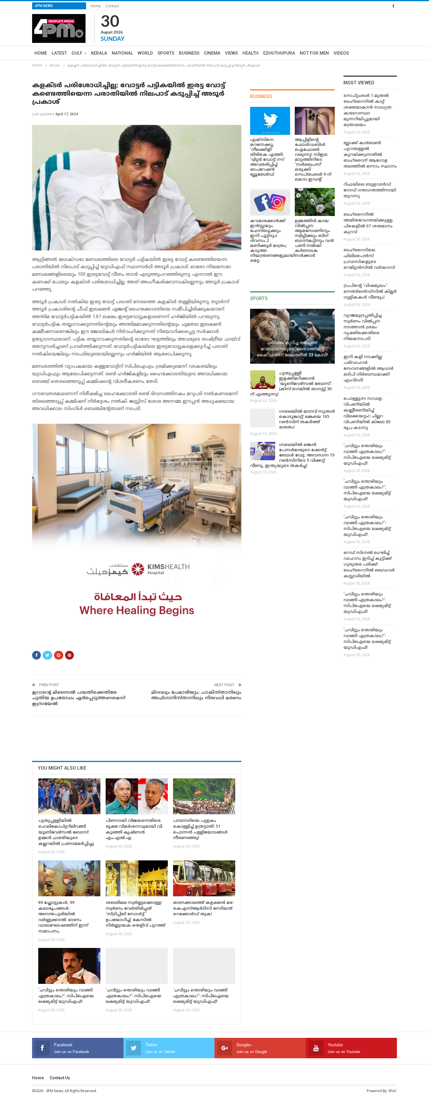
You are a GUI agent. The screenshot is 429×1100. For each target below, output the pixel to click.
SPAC (392, 1090)
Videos (341, 53)
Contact (112, 5)
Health (251, 53)
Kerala (99, 53)
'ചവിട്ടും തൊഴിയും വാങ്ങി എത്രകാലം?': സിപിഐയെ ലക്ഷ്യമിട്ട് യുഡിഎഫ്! (66, 996)
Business (189, 53)
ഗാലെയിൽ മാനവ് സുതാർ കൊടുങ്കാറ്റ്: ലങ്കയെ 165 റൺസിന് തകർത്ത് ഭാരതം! (307, 419)
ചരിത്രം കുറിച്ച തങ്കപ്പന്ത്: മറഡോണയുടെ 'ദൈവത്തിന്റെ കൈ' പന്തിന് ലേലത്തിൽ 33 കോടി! (292, 348)
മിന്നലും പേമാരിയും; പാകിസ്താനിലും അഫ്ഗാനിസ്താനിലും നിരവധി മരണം (196, 695)
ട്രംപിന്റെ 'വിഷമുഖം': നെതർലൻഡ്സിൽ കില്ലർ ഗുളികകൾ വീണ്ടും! (370, 291)
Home (95, 5)
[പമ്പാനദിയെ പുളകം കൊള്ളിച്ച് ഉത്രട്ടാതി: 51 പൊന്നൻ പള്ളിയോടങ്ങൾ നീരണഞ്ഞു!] (204, 796)
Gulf (77, 53)
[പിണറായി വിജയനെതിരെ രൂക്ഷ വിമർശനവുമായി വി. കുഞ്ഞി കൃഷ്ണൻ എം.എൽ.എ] (137, 796)
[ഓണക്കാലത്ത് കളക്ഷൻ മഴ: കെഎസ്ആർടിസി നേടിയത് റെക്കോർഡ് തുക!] (204, 878)
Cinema (212, 53)
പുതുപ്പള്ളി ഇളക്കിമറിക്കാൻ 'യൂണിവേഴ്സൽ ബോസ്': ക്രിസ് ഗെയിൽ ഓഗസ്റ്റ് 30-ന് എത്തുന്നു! (291, 384)
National (122, 53)
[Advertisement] (138, 736)
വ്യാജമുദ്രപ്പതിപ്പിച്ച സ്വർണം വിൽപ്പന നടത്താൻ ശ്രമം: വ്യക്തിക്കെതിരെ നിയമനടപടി (362, 327)
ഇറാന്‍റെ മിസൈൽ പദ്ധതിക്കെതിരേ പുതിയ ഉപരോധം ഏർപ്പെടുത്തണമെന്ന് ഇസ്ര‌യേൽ (78, 698)
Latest (59, 53)
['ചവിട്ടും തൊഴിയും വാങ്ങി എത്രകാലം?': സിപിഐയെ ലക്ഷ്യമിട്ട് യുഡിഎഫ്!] (69, 966)
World (145, 53)
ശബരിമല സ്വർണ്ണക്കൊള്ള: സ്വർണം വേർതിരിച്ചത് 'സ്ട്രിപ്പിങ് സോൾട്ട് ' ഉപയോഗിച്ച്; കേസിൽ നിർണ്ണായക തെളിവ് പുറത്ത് (135, 914)
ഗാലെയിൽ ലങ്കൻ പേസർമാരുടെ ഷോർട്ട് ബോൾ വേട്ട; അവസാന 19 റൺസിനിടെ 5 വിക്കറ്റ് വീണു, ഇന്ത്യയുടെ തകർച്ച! (292, 455)
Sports (166, 53)
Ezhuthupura (279, 53)
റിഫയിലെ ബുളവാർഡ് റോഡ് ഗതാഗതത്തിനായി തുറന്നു (369, 190)
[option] (370, 376)
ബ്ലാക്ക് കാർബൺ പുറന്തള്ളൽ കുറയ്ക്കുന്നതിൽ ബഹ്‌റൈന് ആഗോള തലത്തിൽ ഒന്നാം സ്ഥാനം (370, 155)
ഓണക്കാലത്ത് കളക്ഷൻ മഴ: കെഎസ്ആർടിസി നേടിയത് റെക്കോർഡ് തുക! (203, 908)
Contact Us (60, 1077)
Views (231, 53)
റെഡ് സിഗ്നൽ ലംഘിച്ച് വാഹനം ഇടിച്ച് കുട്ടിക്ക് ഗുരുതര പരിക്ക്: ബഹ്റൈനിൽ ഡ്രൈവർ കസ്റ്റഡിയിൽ (369, 564)
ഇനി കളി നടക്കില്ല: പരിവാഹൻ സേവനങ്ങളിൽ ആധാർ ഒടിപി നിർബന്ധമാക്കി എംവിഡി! (368, 369)
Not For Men (314, 53)
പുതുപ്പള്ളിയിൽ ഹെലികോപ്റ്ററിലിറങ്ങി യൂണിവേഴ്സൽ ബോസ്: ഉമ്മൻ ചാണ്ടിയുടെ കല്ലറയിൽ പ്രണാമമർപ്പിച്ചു (66, 832)
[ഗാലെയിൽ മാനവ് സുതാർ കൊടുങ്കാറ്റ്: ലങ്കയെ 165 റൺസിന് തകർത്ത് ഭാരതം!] (262, 418)
